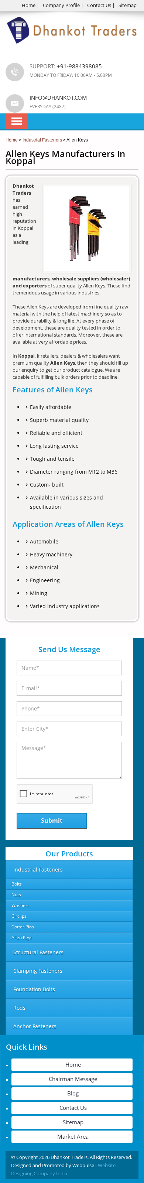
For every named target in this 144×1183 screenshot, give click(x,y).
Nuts (16, 894)
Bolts (16, 884)
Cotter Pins (22, 927)
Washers (20, 905)
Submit (51, 820)
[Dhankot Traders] (72, 48)
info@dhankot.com (58, 97)
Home (28, 5)
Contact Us (99, 5)
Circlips (19, 916)
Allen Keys (21, 937)
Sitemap (128, 5)
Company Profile (61, 5)
